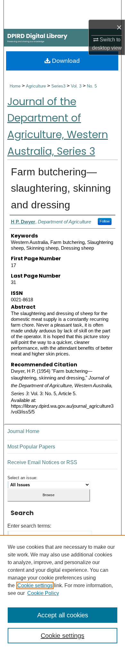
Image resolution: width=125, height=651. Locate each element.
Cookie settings (35, 585)
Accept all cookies (62, 615)
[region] (62, 593)
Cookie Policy (43, 593)
